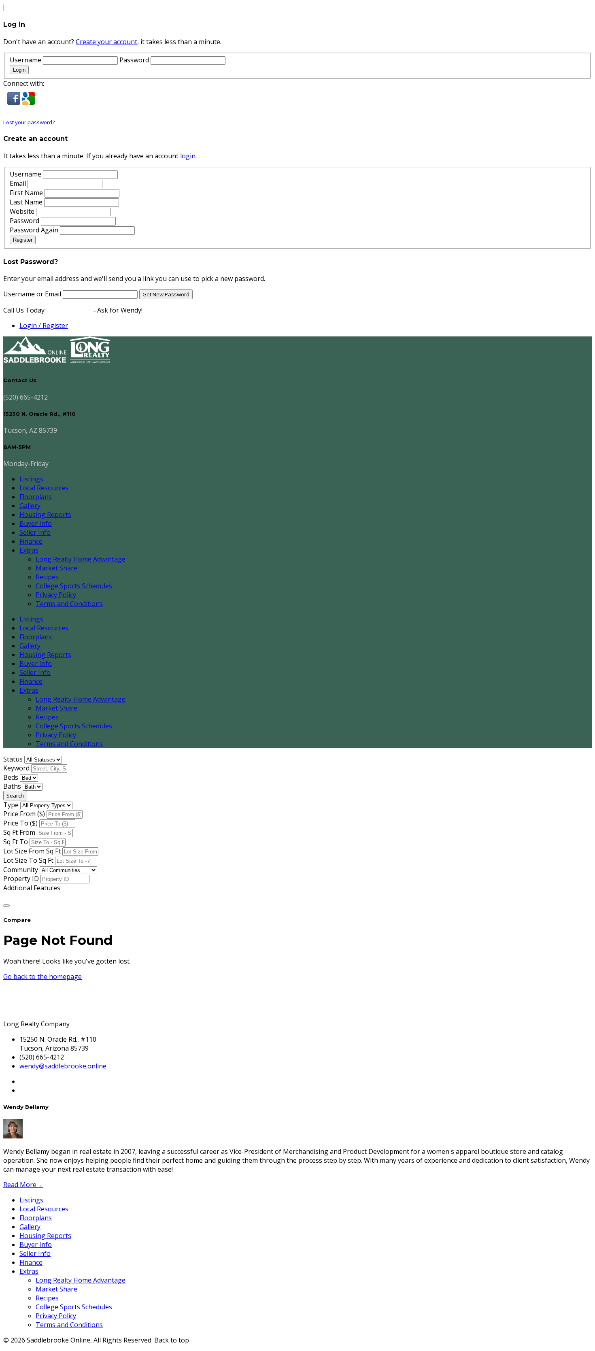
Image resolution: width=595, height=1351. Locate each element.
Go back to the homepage (42, 976)
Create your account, (107, 41)
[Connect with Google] (28, 102)
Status (13, 759)
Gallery (29, 505)
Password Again (34, 230)
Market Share (56, 568)
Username (25, 59)
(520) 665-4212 (69, 310)
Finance (30, 541)
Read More (23, 1184)
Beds (10, 777)
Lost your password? (29, 122)
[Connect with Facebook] (14, 102)
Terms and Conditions (69, 603)
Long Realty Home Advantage (80, 559)
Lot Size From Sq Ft (32, 851)
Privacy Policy (56, 594)
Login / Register (43, 325)
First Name (26, 192)
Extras (28, 550)
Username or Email (33, 293)
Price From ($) (24, 813)
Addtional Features (31, 887)
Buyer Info (35, 523)
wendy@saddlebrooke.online (62, 1066)
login (188, 155)
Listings (31, 478)
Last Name (26, 202)
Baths (12, 786)
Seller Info (35, 532)
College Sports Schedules (74, 585)
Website (22, 211)
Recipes (47, 576)
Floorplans (35, 496)
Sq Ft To (15, 841)
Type (11, 804)
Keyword (16, 768)
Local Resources (43, 487)
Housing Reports (45, 514)
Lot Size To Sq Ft (28, 860)
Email (18, 183)
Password (134, 59)
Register (22, 240)
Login (19, 70)
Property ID (21, 878)
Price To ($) (20, 823)
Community (20, 869)
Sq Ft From (19, 832)
